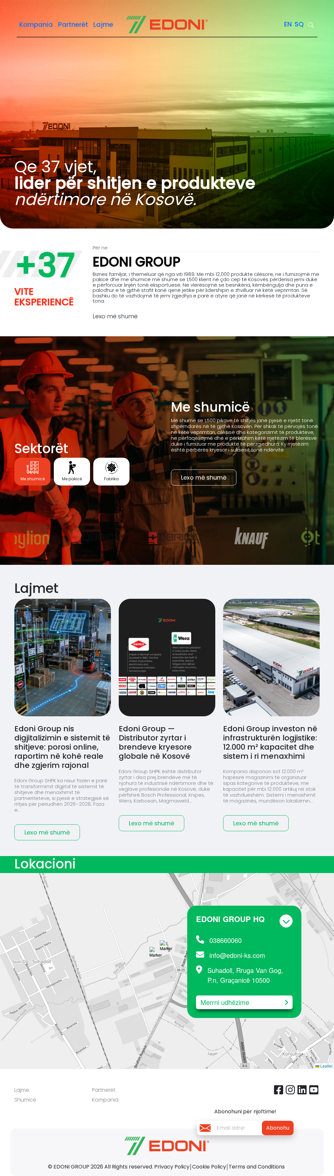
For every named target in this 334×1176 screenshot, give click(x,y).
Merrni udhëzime (225, 1002)
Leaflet (325, 1066)
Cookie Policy (209, 1166)
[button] (166, 955)
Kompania (36, 24)
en (288, 24)
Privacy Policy (172, 1166)
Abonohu (277, 1128)
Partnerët (73, 24)
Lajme (103, 24)
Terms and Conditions (257, 1166)
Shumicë (25, 1100)
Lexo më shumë (115, 316)
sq (299, 24)
